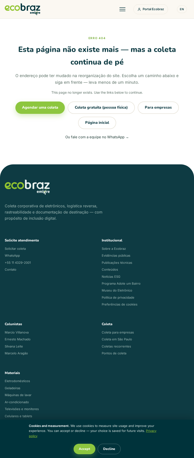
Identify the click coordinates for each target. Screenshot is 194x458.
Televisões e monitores (22, 409)
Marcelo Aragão (16, 353)
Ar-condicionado (17, 402)
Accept (84, 449)
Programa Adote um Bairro (121, 283)
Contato (10, 269)
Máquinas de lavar (18, 395)
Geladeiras (12, 388)
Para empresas (158, 107)
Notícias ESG (111, 276)
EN (182, 9)
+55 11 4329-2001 (18, 262)
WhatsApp (12, 255)
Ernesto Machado (18, 339)
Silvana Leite (14, 346)
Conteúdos (110, 269)
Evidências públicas (116, 255)
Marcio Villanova (17, 332)
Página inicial (97, 122)
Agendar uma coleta (40, 107)
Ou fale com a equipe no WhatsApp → (97, 137)
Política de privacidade (118, 297)
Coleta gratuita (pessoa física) (101, 107)
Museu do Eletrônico (117, 290)
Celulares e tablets (18, 416)
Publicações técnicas (117, 262)
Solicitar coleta (15, 248)
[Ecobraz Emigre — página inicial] (22, 9)
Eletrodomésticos (17, 381)
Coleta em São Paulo (117, 339)
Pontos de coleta (114, 353)
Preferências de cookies (119, 304)
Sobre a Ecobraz (114, 248)
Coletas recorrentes (116, 346)
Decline (109, 449)
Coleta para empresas (118, 332)
